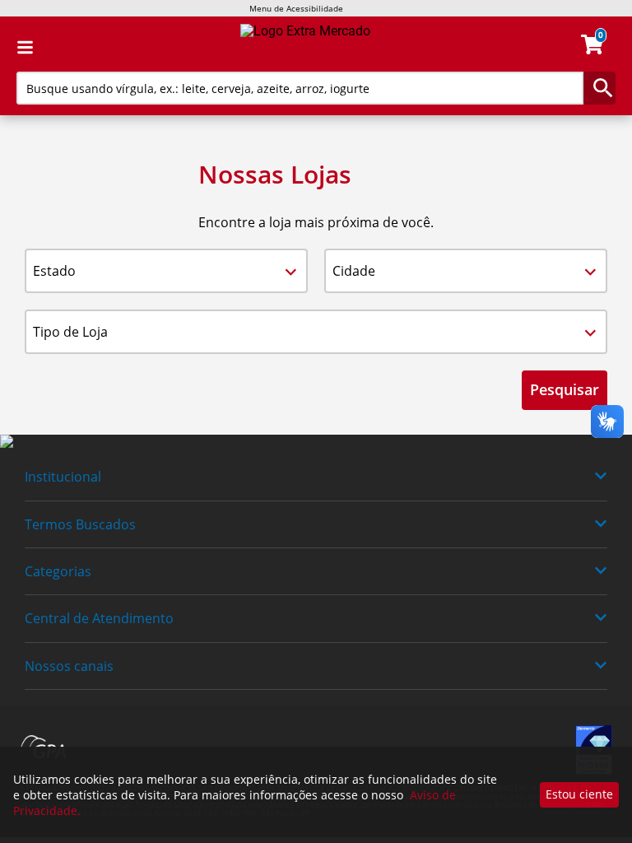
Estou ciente (579, 794)
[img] (316, 442)
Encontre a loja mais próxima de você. (316, 222)
